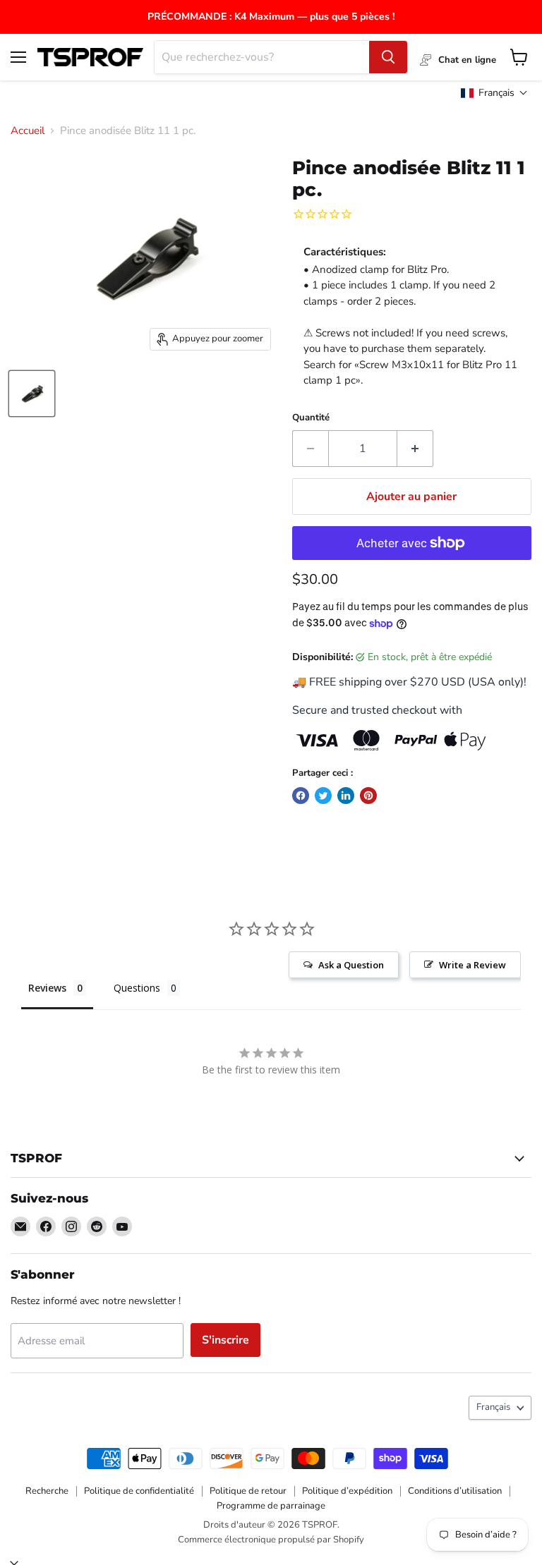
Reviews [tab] (47, 987)
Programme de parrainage (271, 1505)
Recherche (46, 1491)
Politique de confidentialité (139, 1491)
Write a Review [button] (472, 964)
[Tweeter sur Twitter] (323, 795)
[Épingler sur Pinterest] (368, 795)
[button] (494, 92)
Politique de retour (248, 1491)
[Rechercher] (388, 57)
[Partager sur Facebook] (300, 795)
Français (493, 1407)
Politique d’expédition (347, 1491)
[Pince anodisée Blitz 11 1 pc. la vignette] (31, 393)
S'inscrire (225, 1340)
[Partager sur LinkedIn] (345, 795)
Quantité (311, 418)
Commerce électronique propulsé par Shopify (271, 1539)
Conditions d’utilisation (455, 1491)
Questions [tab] (137, 987)
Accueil (27, 131)
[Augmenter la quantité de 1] (415, 448)
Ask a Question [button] (351, 964)
